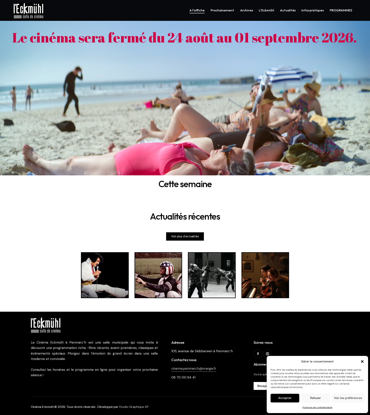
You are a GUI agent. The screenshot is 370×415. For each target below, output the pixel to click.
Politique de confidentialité (317, 407)
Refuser (315, 398)
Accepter (285, 398)
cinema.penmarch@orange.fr (193, 368)
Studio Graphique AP (134, 407)
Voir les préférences (348, 398)
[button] (362, 361)
